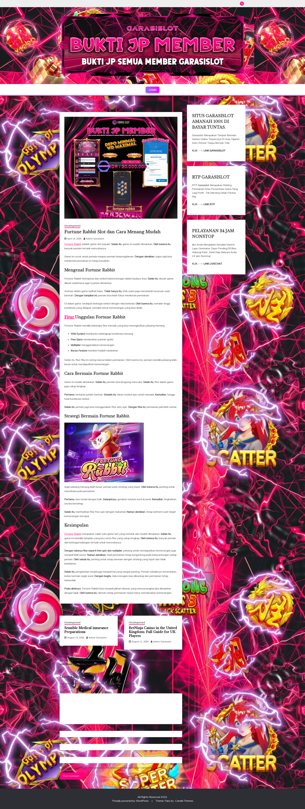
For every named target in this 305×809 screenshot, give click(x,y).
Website (64, 754)
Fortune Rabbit (72, 244)
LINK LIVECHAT (212, 263)
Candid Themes (184, 800)
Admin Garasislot (95, 238)
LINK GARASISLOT (214, 150)
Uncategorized (72, 225)
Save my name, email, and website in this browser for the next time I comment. (107, 767)
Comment (66, 691)
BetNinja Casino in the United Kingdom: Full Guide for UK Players (153, 632)
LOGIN (152, 89)
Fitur (69, 317)
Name (64, 728)
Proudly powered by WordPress (130, 800)
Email (63, 741)
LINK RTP (209, 204)
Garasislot (204, 185)
